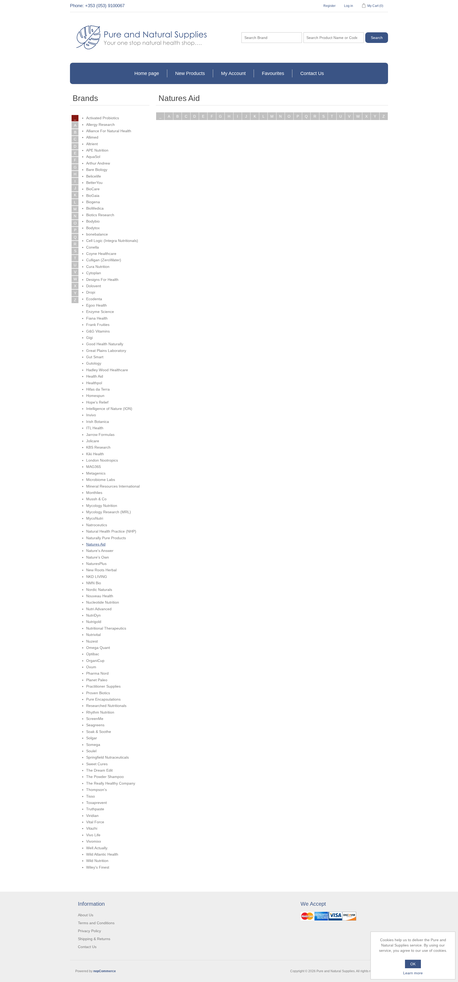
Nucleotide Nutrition (102, 602)
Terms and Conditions (96, 923)
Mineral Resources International (113, 486)
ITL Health (94, 428)
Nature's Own (97, 557)
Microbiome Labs (100, 479)
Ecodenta (94, 299)
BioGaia (92, 195)
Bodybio (93, 221)
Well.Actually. (97, 848)
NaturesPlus (96, 563)
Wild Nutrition (97, 861)
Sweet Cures (97, 764)
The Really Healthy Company (110, 783)
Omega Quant (98, 647)
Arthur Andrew (98, 163)
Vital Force (95, 822)
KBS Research (98, 447)
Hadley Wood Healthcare (107, 370)
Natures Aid (95, 544)
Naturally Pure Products (106, 538)
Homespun (95, 395)
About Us (85, 915)
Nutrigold (93, 622)
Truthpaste (95, 809)
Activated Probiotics (102, 118)
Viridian (92, 815)
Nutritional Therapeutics (106, 628)
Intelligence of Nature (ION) (109, 408)
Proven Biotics (98, 693)
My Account (233, 73)
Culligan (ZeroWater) (103, 260)
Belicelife (93, 176)
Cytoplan (93, 273)
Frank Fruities (97, 324)
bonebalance (97, 234)
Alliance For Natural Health (108, 131)
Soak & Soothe (98, 731)
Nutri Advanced (99, 609)
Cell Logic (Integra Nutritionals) (112, 240)
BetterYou (94, 182)
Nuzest (92, 641)
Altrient (92, 144)
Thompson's (96, 790)
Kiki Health (95, 454)
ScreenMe (94, 718)
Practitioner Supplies (103, 686)
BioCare (93, 189)
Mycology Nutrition (101, 505)
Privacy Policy (89, 931)
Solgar (91, 738)
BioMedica (95, 208)
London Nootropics (102, 460)
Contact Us (312, 73)
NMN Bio (93, 583)
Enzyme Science (100, 311)
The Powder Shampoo (105, 777)
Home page (146, 73)
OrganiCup (95, 660)
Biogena (93, 202)
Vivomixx (93, 841)
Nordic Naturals (99, 589)
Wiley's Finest (97, 867)
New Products (190, 73)
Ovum (91, 667)
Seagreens (95, 725)
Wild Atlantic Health (102, 854)
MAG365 (93, 467)
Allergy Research (100, 124)
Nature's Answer (99, 550)
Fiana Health (97, 318)
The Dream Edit (99, 770)
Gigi (89, 337)
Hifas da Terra (98, 389)
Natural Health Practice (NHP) (111, 531)
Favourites (273, 73)
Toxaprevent (96, 802)
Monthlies (94, 492)
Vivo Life (93, 835)
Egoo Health (96, 305)
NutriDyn (93, 615)
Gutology (93, 363)
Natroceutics (96, 525)
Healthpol (94, 383)
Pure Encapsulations (103, 699)
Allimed (92, 137)
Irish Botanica (97, 421)
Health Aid (94, 376)
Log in (348, 6)
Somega (93, 744)
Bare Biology (96, 169)
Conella (92, 247)
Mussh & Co (96, 499)
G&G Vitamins (98, 331)
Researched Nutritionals (106, 706)
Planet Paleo (96, 680)
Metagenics (95, 473)
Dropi (90, 292)
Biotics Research (100, 215)
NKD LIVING (96, 576)
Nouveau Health (99, 596)
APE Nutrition (97, 150)
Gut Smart (94, 357)
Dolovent (93, 286)
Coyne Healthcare (101, 253)
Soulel (91, 751)
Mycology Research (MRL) (108, 512)
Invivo (91, 415)
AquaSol (93, 156)
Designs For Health (102, 279)
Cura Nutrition (97, 266)
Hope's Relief (97, 402)
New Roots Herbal (101, 570)
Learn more (413, 973)
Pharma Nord (97, 673)
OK (413, 964)
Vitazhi (91, 828)
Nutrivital (93, 634)
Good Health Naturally (104, 344)
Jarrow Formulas (100, 434)
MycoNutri (94, 518)
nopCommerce (104, 971)
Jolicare (92, 441)
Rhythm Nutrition (100, 712)
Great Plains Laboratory (106, 350)
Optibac (92, 654)
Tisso (90, 796)
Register (329, 6)
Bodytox (93, 228)
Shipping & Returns (94, 939)
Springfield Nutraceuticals (107, 757)
